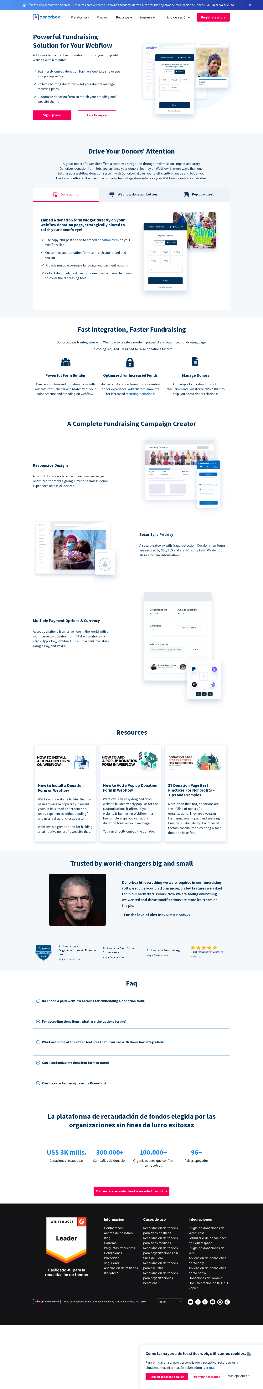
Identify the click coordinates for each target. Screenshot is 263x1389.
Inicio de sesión (176, 17)
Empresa (145, 17)
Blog (107, 1238)
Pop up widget (203, 194)
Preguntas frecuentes (119, 1248)
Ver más (209, 1367)
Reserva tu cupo (223, 5)
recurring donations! (140, 394)
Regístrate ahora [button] (213, 17)
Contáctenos (113, 1228)
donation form (108, 240)
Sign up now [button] (52, 115)
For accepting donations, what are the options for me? (84, 1021)
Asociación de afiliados (121, 1268)
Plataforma (79, 17)
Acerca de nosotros (118, 1233)
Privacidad (111, 1258)
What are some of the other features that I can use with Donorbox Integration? (103, 1042)
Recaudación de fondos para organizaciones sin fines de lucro (160, 1253)
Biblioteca (111, 1273)
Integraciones (200, 1219)
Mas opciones (237, 1376)
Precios (102, 17)
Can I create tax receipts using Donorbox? (74, 1083)
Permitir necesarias (207, 1376)
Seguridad (111, 1263)
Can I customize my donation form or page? (75, 1062)
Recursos (122, 17)
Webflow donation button (137, 194)
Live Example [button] (97, 115)
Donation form (71, 194)
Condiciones (113, 1253)
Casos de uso (154, 1219)
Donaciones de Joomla (205, 1278)
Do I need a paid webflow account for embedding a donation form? (94, 1001)
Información (114, 1219)
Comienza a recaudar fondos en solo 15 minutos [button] (131, 1191)
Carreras (110, 1243)
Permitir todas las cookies (166, 1376)
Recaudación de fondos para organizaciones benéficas (160, 1278)
